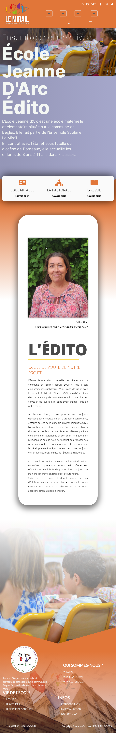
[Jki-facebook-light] (100, 4)
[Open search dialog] (69, 23)
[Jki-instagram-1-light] (106, 4)
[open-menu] (49, 13)
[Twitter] (112, 4)
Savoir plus (22, 196)
